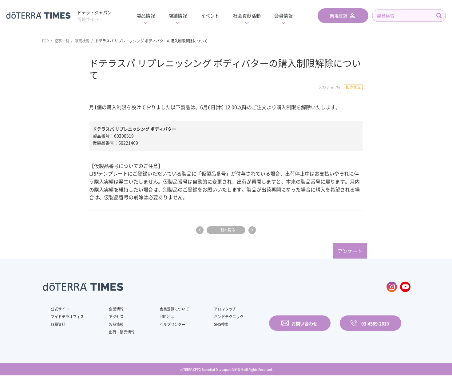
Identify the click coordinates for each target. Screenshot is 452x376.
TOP (45, 41)
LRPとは (167, 316)
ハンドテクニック (229, 316)
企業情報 (116, 309)
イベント (210, 15)
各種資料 (58, 324)
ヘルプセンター (172, 324)
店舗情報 (178, 15)
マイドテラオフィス (67, 316)
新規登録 (338, 16)
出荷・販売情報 (122, 332)
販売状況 (82, 41)
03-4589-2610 (375, 323)
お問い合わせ (304, 323)
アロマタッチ (225, 309)
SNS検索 (221, 324)
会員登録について (174, 309)
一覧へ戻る (226, 230)
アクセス (116, 316)
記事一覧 (61, 41)
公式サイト (60, 309)
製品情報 (146, 15)
